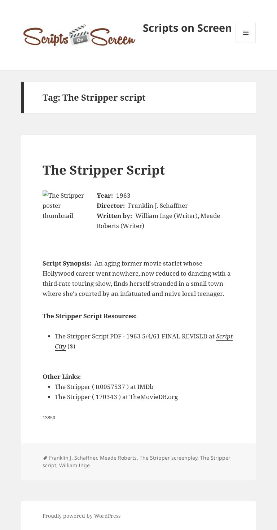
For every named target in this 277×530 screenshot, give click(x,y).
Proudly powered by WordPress (81, 515)
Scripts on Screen (187, 28)
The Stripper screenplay (168, 457)
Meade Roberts (118, 457)
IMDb (145, 386)
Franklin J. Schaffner (73, 457)
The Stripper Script (104, 169)
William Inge (74, 465)
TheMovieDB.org (153, 397)
